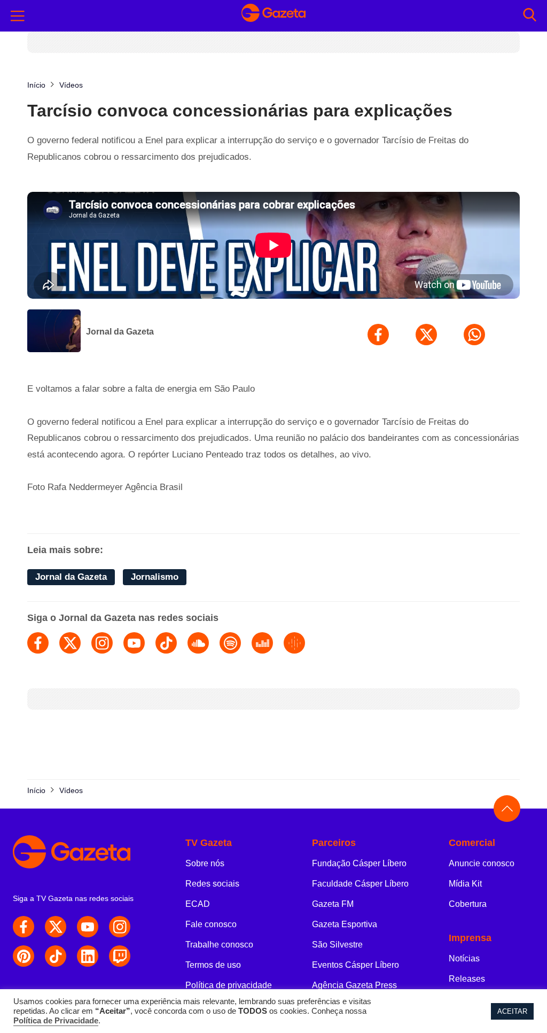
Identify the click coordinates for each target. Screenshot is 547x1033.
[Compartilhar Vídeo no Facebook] (378, 334)
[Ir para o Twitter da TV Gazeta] (55, 926)
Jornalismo (154, 577)
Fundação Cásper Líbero (359, 863)
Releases (467, 978)
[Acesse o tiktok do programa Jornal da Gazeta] (166, 643)
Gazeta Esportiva (344, 924)
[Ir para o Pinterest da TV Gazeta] (23, 956)
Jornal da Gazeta (120, 331)
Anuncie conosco (481, 863)
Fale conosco (211, 924)
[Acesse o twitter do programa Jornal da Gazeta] (70, 643)
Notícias (464, 958)
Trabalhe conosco (219, 944)
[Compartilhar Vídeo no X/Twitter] (426, 334)
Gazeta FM (333, 903)
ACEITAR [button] (512, 1011)
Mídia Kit (465, 883)
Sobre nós (204, 863)
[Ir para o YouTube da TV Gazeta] (87, 926)
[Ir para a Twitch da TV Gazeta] (119, 956)
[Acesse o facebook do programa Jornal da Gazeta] (38, 643)
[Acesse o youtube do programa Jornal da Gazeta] (134, 643)
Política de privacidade (228, 985)
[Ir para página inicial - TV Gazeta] (273, 16)
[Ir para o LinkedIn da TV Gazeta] (87, 956)
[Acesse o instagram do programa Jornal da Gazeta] (102, 643)
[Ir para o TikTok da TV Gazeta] (55, 956)
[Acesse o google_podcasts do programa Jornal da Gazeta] (294, 643)
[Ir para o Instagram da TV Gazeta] (119, 926)
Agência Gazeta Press (354, 985)
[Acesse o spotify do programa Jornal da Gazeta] (230, 643)
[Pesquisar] (529, 16)
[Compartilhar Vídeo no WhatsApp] (474, 334)
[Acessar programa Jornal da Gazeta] (54, 331)
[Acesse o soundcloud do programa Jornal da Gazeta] (198, 643)
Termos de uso (213, 964)
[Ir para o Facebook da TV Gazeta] (23, 926)
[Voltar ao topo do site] (507, 808)
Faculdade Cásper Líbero (360, 883)
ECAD (197, 903)
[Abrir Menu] (18, 16)
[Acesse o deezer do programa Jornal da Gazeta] (262, 643)
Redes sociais (212, 883)
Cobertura (468, 903)
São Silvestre (337, 944)
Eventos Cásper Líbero (355, 964)
